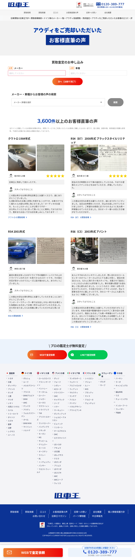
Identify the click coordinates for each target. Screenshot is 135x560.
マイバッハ (27, 426)
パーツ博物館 (79, 516)
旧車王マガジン (59, 516)
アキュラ (57, 448)
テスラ (56, 458)
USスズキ (57, 472)
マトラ (87, 396)
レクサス (11, 431)
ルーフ (25, 382)
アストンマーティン (44, 383)
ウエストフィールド (44, 470)
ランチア (72, 396)
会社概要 (107, 12)
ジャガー (42, 399)
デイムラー (42, 444)
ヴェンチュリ (90, 403)
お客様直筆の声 (72, 12)
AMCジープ (58, 479)
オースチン (42, 451)
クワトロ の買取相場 (16, 217)
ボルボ (102, 381)
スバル (10, 410)
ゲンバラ (26, 406)
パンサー (42, 465)
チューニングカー (121, 400)
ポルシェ (26, 378)
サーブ (102, 385)
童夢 (9, 424)
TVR (40, 413)
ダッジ (56, 378)
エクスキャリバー (59, 439)
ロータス (42, 402)
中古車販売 (97, 516)
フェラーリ (73, 382)
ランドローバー (44, 423)
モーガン (42, 433)
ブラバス (26, 392)
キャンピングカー (121, 387)
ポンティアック (60, 413)
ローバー (42, 395)
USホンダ (57, 462)
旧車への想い (91, 12)
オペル (25, 419)
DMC (56, 434)
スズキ (10, 420)
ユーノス (11, 435)
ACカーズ (57, 389)
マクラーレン (43, 406)
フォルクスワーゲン (28, 414)
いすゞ (10, 403)
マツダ (10, 399)
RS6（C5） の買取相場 (80, 327)
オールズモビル (60, 431)
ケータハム (42, 392)
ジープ (56, 403)
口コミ (55, 12)
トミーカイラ (13, 413)
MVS (86, 389)
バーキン (118, 378)
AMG (25, 402)
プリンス (11, 389)
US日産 (57, 451)
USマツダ (57, 469)
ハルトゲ (26, 430)
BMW (25, 399)
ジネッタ (42, 430)
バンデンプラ (43, 426)
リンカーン (58, 427)
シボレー (57, 385)
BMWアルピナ (28, 395)
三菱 (9, 396)
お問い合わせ (39, 516)
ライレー (42, 455)
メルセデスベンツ (28, 387)
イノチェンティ (44, 462)
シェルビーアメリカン (59, 419)
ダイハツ (11, 417)
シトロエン (89, 378)
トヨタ (10, 378)
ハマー (56, 406)
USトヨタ (57, 444)
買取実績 (41, 12)
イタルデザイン (75, 406)
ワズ (117, 395)
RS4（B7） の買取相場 (80, 217)
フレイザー (119, 409)
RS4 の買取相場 (14, 315)
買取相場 (27, 12)
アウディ (26, 409)
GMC (56, 396)
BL (39, 458)
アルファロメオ (75, 385)
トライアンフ (43, 409)
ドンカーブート (121, 405)
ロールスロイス (44, 378)
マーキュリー (59, 410)
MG (39, 437)
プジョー (88, 382)
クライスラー (59, 392)
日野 (9, 428)
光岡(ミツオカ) (13, 406)
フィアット (73, 389)
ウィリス (57, 483)
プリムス (57, 465)
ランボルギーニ (75, 378)
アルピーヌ (89, 399)
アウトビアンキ (75, 410)
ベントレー (42, 388)
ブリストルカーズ (44, 418)
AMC (56, 476)
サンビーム (42, 441)
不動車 (118, 412)
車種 (78, 68)
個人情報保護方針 (116, 511)
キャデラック (59, 399)
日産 (9, 382)
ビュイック (58, 423)
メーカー (18, 68)
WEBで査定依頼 (33, 552)
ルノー (87, 385)
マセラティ (73, 392)
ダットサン (12, 385)
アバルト (72, 399)
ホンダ (10, 392)
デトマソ (72, 403)
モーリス (42, 448)
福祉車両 (118, 392)
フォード (57, 382)
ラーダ (118, 382)
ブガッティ (89, 392)
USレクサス (58, 455)
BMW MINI (27, 423)
